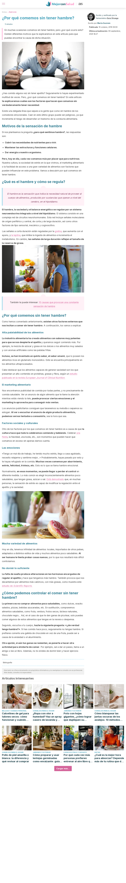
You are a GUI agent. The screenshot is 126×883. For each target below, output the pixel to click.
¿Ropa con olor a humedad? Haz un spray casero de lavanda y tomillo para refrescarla (47, 716)
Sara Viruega (112, 18)
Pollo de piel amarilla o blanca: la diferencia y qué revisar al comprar (15, 758)
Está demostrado (55, 479)
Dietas (4, 12)
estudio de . (17, 586)
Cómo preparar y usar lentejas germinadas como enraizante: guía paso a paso (46, 758)
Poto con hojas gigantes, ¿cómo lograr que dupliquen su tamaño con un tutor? (78, 716)
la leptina (15, 235)
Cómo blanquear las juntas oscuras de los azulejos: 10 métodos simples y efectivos (107, 716)
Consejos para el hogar (43, 711)
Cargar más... (63, 768)
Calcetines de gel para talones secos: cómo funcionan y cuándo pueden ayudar (15, 716)
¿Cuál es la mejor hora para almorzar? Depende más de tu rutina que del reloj (109, 758)
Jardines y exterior (72, 711)
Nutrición (12, 12)
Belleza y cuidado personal (14, 711)
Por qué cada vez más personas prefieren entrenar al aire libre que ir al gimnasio (78, 758)
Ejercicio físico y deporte (75, 752)
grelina (58, 231)
